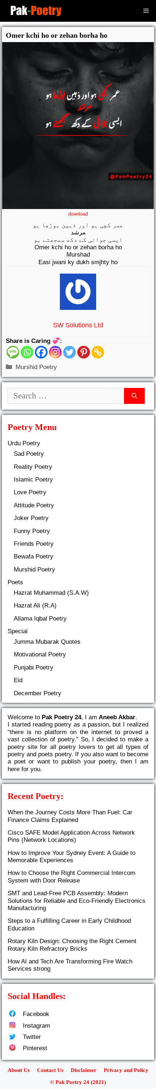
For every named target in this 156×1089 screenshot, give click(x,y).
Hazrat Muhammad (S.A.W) (51, 592)
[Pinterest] (83, 352)
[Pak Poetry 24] (36, 11)
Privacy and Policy (126, 1070)
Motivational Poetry (40, 654)
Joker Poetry (31, 518)
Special (18, 631)
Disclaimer (84, 1070)
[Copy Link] (97, 352)
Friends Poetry (34, 543)
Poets (15, 582)
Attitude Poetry (34, 505)
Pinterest (35, 1048)
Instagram (36, 1025)
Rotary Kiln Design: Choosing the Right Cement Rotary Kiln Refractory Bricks (72, 945)
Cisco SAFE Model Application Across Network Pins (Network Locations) (71, 836)
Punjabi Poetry (33, 667)
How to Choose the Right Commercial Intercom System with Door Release (71, 876)
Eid (18, 680)
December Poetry (37, 693)
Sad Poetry (29, 453)
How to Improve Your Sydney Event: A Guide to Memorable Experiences (71, 856)
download (78, 214)
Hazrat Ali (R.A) (35, 605)
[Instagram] (55, 352)
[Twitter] (69, 352)
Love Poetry (30, 492)
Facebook (36, 1014)
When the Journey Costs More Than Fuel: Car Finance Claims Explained (70, 816)
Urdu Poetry (24, 443)
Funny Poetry (32, 531)
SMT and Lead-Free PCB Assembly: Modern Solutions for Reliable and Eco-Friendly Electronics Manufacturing (76, 901)
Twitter (32, 1036)
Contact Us (50, 1070)
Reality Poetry (33, 466)
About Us (19, 1070)
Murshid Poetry (36, 367)
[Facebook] (41, 352)
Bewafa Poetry (33, 556)
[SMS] (13, 352)
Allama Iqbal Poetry (40, 618)
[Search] (134, 396)
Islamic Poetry (33, 479)
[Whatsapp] (27, 352)
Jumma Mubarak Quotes (47, 641)
